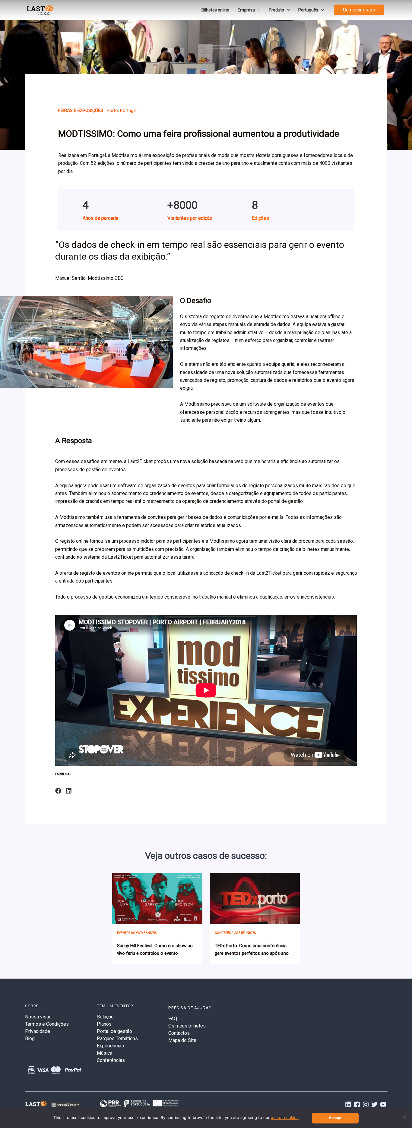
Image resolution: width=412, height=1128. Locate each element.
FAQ (172, 1018)
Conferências (111, 1060)
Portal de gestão (114, 1031)
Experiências (110, 1046)
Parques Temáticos (117, 1038)
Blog (30, 1038)
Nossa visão (38, 1017)
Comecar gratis (359, 10)
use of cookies (285, 1117)
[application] (257, 10)
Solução (105, 1017)
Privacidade (37, 1031)
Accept (335, 1117)
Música (104, 1053)
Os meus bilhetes (187, 1026)
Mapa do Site (182, 1040)
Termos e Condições (47, 1024)
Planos (104, 1024)
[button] (58, 791)
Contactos (179, 1033)
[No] (404, 1117)
